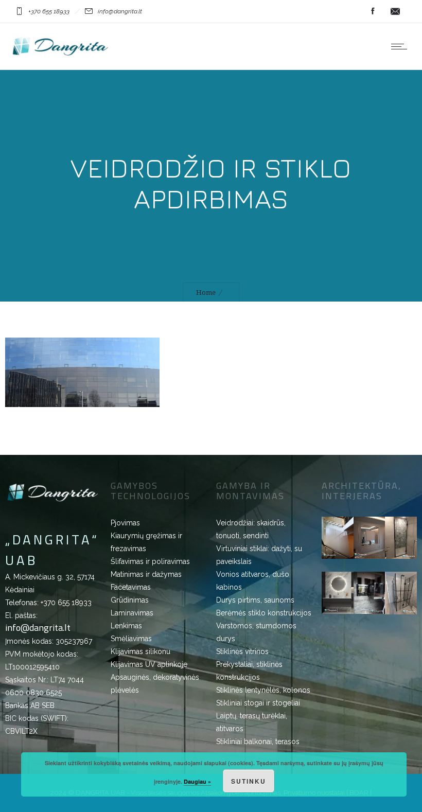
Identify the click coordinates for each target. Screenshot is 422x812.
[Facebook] (372, 11)
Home (206, 292)
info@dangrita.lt (38, 627)
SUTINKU (248, 781)
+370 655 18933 (66, 602)
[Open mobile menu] (401, 46)
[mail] (395, 11)
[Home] (60, 56)
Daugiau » (197, 781)
